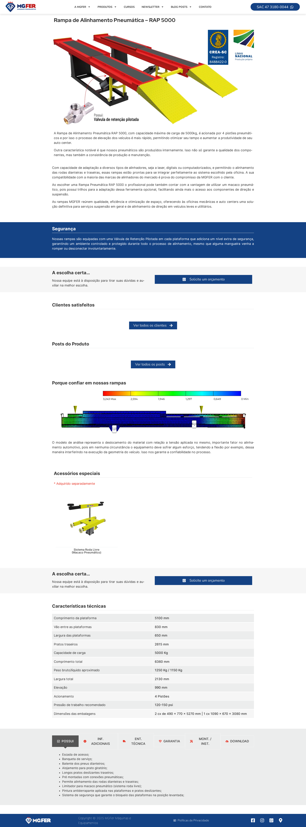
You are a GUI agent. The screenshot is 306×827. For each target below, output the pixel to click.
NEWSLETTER (150, 7)
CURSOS (129, 7)
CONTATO (205, 7)
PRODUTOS (105, 7)
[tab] (65, 741)
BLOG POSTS (179, 7)
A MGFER (80, 7)
